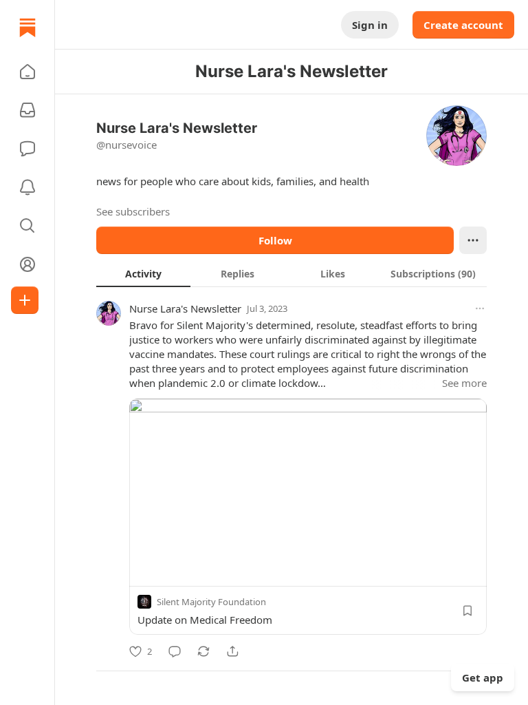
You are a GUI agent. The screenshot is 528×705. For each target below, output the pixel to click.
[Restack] (203, 651)
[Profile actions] (473, 240)
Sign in (370, 25)
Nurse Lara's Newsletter (185, 308)
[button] (27, 71)
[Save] (467, 611)
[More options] (480, 308)
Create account (463, 25)
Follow (275, 240)
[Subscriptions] (27, 110)
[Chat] (27, 148)
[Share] (232, 651)
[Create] (24, 300)
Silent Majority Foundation (211, 602)
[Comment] (174, 651)
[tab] (143, 273)
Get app (482, 677)
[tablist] (291, 273)
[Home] (27, 27)
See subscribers (133, 211)
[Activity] (27, 187)
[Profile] (27, 264)
